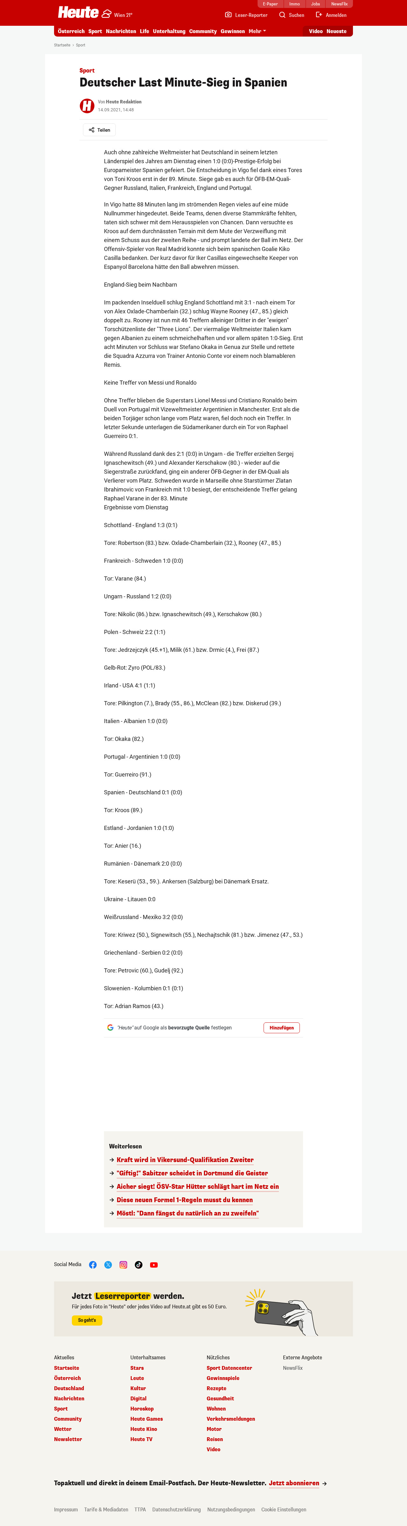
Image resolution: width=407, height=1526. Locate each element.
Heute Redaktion (123, 102)
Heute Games (146, 1419)
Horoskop (142, 1409)
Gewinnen (233, 31)
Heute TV (141, 1439)
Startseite (62, 45)
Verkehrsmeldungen (231, 1419)
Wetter (63, 1429)
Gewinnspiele (223, 1378)
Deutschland (69, 1388)
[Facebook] (93, 1264)
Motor (214, 1429)
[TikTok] (138, 1264)
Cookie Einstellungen (283, 1509)
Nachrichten (69, 1399)
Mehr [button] (255, 31)
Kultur (138, 1388)
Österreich (71, 31)
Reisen (215, 1439)
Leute (137, 1378)
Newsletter (68, 1439)
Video (316, 31)
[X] (108, 1264)
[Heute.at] (78, 12)
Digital (138, 1399)
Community (203, 31)
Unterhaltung (169, 31)
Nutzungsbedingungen (231, 1509)
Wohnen (216, 1409)
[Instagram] (123, 1264)
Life (144, 31)
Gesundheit (220, 1399)
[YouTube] (154, 1264)
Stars (137, 1368)
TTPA (140, 1509)
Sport (95, 31)
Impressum (66, 1509)
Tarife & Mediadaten (106, 1509)
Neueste (337, 31)
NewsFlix (293, 1368)
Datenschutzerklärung (176, 1509)
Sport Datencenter (229, 1368)
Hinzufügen (282, 1028)
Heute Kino (143, 1429)
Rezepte (216, 1388)
